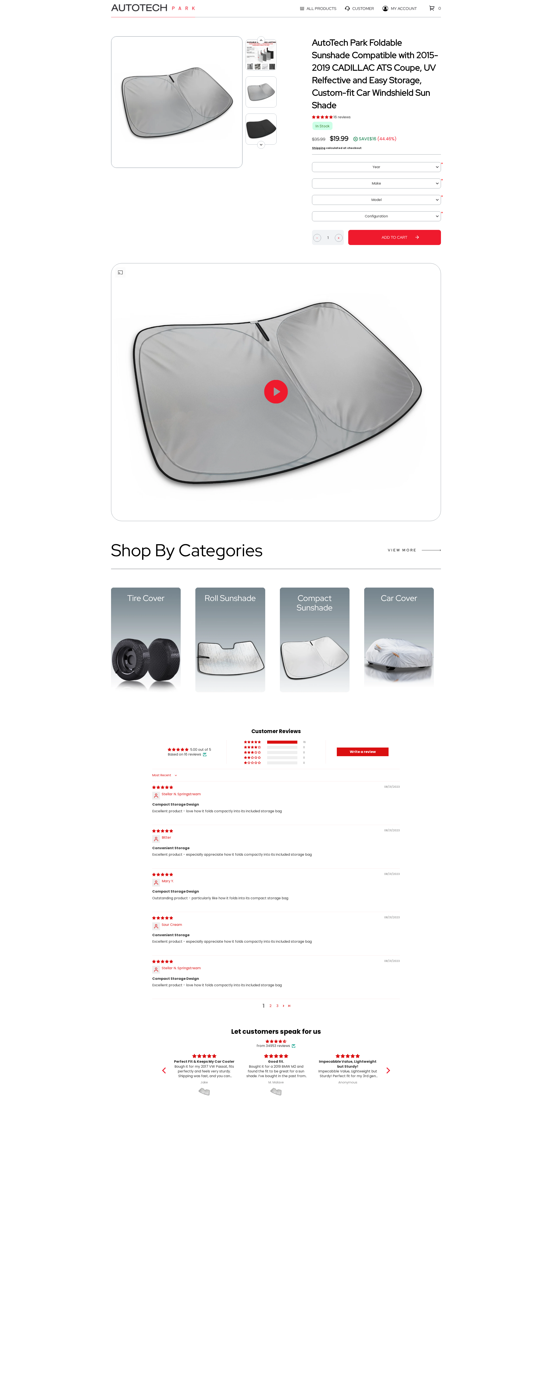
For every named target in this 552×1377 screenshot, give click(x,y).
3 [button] (277, 1005)
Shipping (318, 148)
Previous (109, 102)
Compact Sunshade (314, 603)
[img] (162, 787)
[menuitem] (431, 8)
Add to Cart (394, 237)
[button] (323, 117)
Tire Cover (146, 598)
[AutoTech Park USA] (153, 8)
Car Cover (399, 598)
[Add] (339, 237)
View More (402, 550)
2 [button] (270, 1005)
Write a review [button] (363, 751)
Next (245, 102)
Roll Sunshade (230, 598)
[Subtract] (317, 237)
